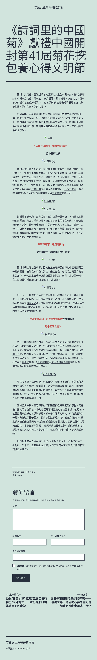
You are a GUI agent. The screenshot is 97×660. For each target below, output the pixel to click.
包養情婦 (57, 193)
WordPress (20, 648)
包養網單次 (37, 267)
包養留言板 (66, 409)
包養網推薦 (43, 362)
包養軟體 (55, 429)
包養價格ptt (30, 409)
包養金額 (31, 303)
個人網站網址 (18, 550)
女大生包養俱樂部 (62, 94)
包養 (33, 177)
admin (19, 475)
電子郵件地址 (58, 535)
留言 (15, 506)
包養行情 (36, 189)
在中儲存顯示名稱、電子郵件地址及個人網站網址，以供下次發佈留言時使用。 (49, 567)
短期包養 (24, 102)
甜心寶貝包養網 (71, 421)
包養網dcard (37, 445)
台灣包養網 (49, 126)
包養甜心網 (51, 275)
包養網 (46, 122)
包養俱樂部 (50, 102)
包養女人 (55, 342)
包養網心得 (69, 318)
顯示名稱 (17, 535)
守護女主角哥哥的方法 (48, 7)
